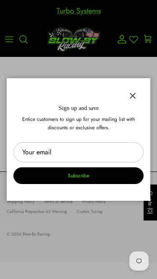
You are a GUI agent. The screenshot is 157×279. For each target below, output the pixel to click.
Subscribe (78, 175)
